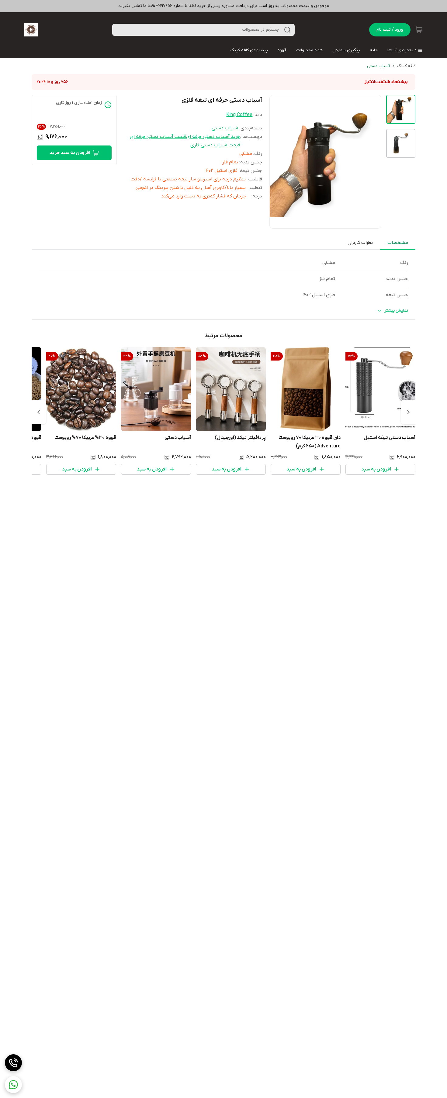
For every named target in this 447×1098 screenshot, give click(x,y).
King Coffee (239, 115)
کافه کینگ (406, 66)
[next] (38, 412)
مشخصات (397, 243)
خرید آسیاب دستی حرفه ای (213, 137)
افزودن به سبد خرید (70, 153)
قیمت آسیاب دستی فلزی (215, 145)
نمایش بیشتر (396, 310)
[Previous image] (278, 161)
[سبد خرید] (419, 29)
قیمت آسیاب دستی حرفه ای (158, 137)
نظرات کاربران (360, 243)
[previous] (408, 412)
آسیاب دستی (378, 66)
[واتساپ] (13, 1084)
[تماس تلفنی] (13, 1062)
